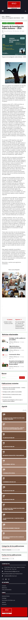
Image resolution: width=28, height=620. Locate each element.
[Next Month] (25, 410)
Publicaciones (19, 23)
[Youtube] (6, 579)
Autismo (4, 23)
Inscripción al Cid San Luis (8, 600)
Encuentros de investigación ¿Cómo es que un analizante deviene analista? (16, 362)
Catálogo (4, 598)
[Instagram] (9, 579)
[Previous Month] (23, 410)
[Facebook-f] (3, 579)
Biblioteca (4, 587)
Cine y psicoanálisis (6, 589)
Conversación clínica (14, 354)
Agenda (4, 602)
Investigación (11, 23)
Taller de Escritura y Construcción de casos (12, 394)
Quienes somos (6, 596)
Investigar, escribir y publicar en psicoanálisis (12, 391)
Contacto (4, 604)
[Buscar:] (10, 377)
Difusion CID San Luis (7, 31)
